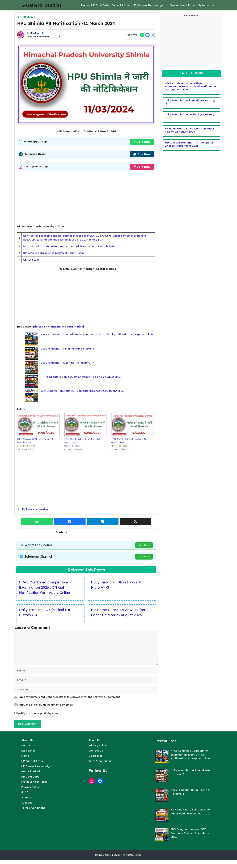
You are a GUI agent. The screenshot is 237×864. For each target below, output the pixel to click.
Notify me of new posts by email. (38, 713)
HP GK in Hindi (30, 771)
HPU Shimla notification (34, 509)
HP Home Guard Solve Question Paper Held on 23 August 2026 (81, 376)
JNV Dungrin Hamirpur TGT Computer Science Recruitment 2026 (82, 390)
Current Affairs (121, 5)
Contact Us (28, 745)
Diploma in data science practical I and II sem (53, 253)
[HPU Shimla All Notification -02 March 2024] (85, 425)
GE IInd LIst (31, 259)
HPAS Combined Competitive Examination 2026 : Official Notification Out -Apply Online (97, 334)
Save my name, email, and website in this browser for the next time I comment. (69, 697)
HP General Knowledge (148, 5)
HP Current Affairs (33, 761)
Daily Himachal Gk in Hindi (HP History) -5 (67, 348)
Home (85, 5)
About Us (27, 740)
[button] (213, 5)
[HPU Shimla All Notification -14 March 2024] (38, 425)
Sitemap (26, 797)
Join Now (143, 141)
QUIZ (24, 792)
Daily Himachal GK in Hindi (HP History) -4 (68, 362)
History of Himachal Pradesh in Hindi (58, 326)
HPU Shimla (28, 17)
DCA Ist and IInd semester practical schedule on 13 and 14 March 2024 (69, 246)
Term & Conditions (33, 807)
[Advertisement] (86, 199)
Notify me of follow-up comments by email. (45, 704)
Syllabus (203, 5)
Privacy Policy (30, 787)
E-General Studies (41, 5)
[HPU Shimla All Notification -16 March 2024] (132, 425)
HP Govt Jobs (100, 5)
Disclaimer (28, 750)
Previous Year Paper (183, 5)
